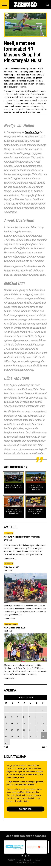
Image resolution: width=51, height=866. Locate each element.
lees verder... (10, 558)
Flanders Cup (32, 132)
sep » (44, 746)
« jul (6, 746)
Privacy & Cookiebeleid (32, 860)
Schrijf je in (25, 808)
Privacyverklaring (21, 862)
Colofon (33, 862)
